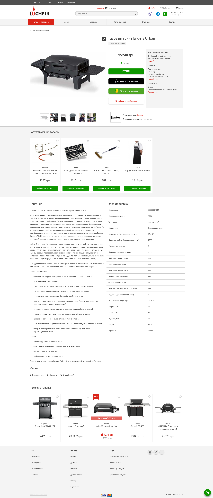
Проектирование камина (118, 457)
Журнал (146, 22)
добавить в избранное (127, 101)
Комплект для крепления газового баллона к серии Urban (45, 174)
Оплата (60, 2)
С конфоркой (68, 375)
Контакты (36, 2)
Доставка (49, 2)
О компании (36, 457)
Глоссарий (74, 481)
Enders (140, 115)
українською (100, 8)
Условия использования (38, 495)
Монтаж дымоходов (116, 469)
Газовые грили (41, 31)
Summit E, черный (75, 426)
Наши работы (36, 463)
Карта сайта (75, 487)
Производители (37, 469)
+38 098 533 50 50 (177, 13)
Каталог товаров (41, 22)
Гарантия (71, 2)
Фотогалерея (120, 22)
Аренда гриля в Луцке (117, 475)
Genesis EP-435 (137, 426)
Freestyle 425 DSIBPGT (45, 426)
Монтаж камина (115, 463)
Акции (67, 22)
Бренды (93, 22)
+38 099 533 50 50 (177, 15)
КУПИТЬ (126, 71)
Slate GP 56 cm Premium (106, 426)
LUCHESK (180, 495)
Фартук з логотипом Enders (137, 171)
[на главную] (39, 11)
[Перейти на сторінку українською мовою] (106, 8)
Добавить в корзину (44, 188)
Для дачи (53, 375)
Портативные (38, 375)
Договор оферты (76, 475)
